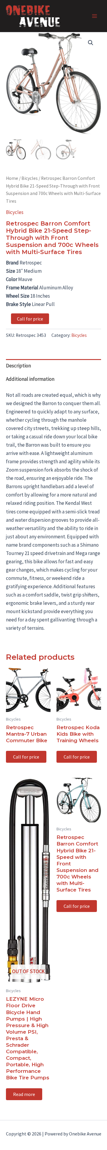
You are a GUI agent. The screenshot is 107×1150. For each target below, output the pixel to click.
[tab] (53, 365)
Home (12, 178)
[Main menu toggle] (94, 16)
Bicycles (29, 178)
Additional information (30, 379)
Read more (24, 1094)
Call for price (30, 319)
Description (18, 365)
